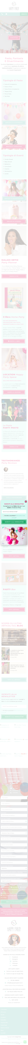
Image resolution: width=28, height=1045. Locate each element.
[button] (26, 501)
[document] (14, 522)
